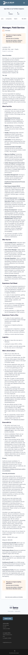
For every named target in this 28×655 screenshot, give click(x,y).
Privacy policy (11, 611)
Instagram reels (9, 430)
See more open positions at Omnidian (14, 597)
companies (9, 18)
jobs (2, 18)
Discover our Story (19, 419)
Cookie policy (17, 611)
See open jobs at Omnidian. (12, 38)
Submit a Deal (7, 618)
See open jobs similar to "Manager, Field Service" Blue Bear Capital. (14, 41)
